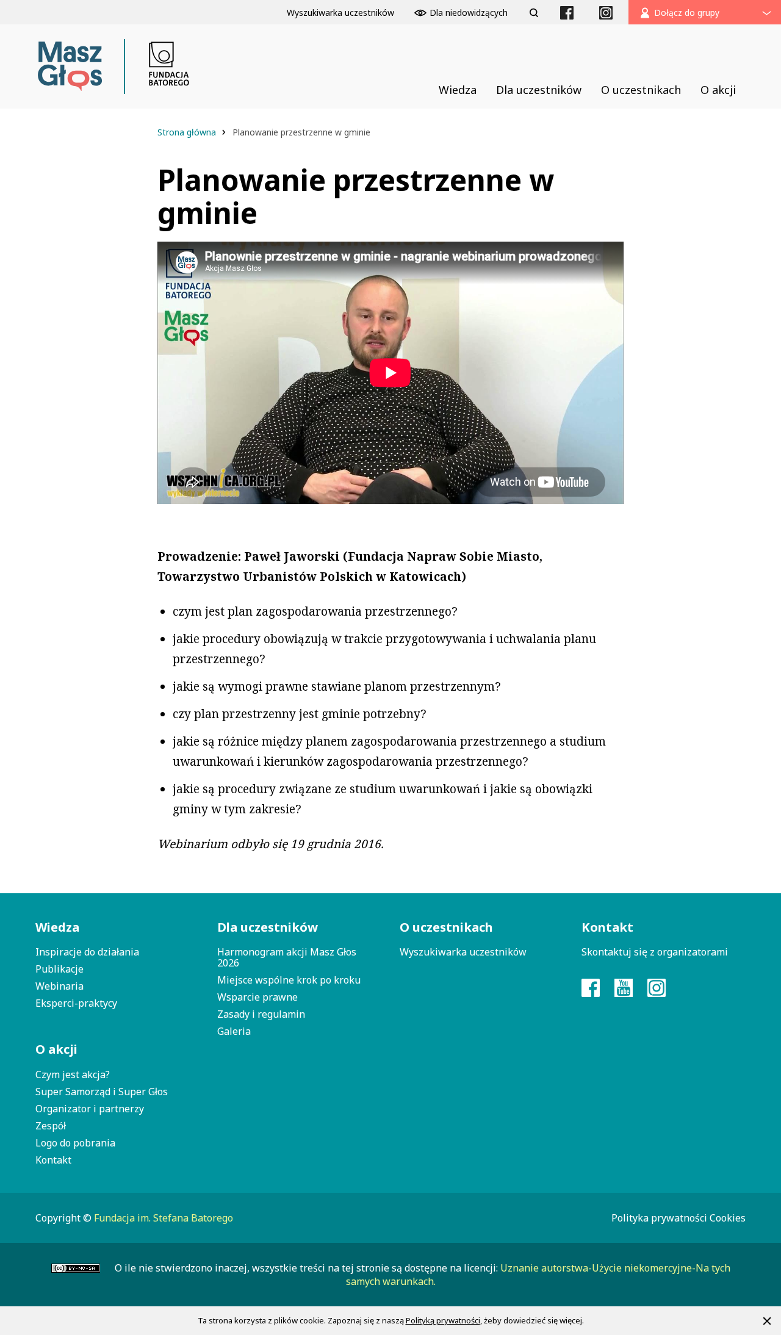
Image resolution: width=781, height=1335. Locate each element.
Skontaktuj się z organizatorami (654, 952)
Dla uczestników (267, 927)
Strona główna (187, 132)
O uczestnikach (446, 927)
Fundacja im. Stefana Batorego (163, 1218)
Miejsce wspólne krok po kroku (289, 980)
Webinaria (59, 986)
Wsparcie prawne (257, 997)
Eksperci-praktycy (76, 1003)
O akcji (56, 1049)
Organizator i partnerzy (89, 1108)
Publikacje (59, 969)
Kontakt (53, 1160)
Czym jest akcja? (72, 1074)
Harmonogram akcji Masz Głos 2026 (286, 957)
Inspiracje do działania (87, 952)
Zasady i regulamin (261, 1014)
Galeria (234, 1031)
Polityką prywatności (443, 1320)
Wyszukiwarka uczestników (463, 952)
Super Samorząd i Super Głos (101, 1091)
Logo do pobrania (75, 1143)
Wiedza (57, 927)
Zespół (50, 1125)
